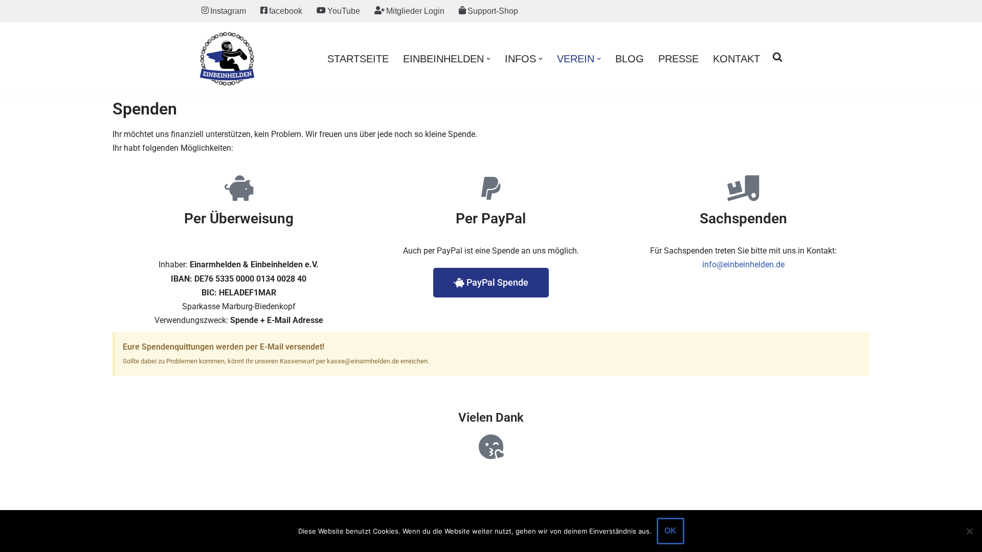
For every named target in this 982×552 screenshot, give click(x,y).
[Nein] (969, 531)
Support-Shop (492, 11)
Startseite (358, 58)
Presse (678, 58)
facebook (285, 11)
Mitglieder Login (415, 11)
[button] (488, 59)
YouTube (343, 11)
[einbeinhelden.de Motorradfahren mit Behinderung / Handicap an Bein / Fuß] (227, 58)
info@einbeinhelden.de (743, 264)
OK (670, 530)
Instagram (228, 11)
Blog (629, 58)
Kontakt (736, 58)
